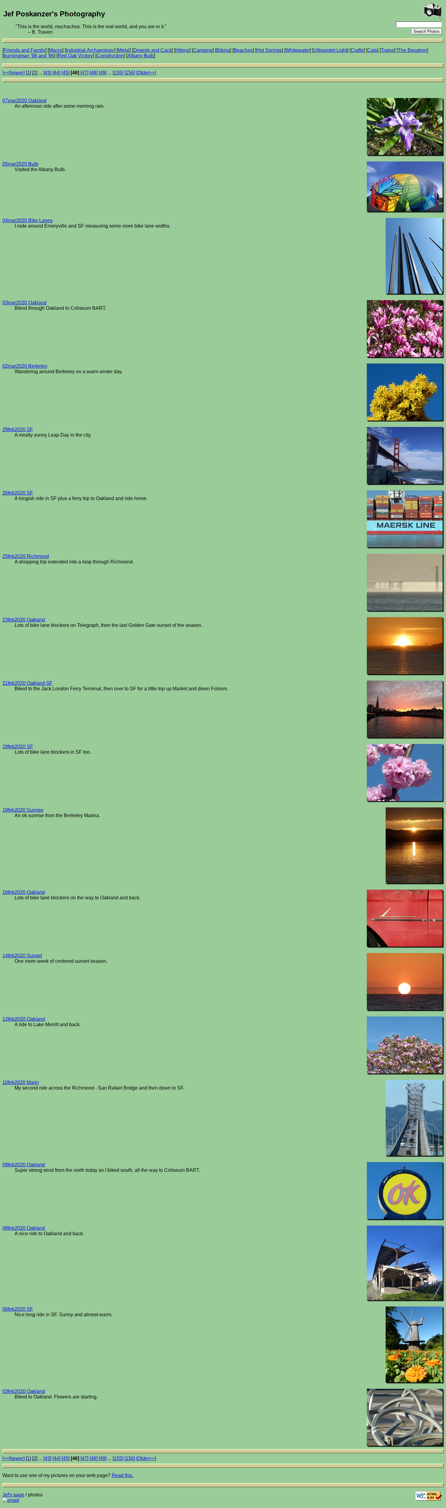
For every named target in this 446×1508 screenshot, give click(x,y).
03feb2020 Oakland (23, 1391)
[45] (65, 72)
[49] (102, 72)
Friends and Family (24, 50)
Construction (110, 55)
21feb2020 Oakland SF (27, 683)
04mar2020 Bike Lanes (27, 220)
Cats (372, 50)
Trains (387, 50)
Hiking (182, 50)
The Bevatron (412, 50)
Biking (223, 50)
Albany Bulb (140, 55)
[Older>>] (146, 72)
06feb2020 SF (17, 1309)
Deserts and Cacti (152, 50)
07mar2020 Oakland (24, 100)
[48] (93, 72)
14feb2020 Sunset (22, 955)
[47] (84, 72)
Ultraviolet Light (330, 50)
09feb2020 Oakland (23, 1164)
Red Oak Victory (75, 55)
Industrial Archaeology (90, 50)
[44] (56, 72)
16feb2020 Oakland (23, 892)
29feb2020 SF (17, 429)
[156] (129, 72)
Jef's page (13, 1494)
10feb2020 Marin (20, 1082)
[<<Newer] (13, 72)
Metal (124, 50)
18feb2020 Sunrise (22, 810)
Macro (55, 50)
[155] (118, 72)
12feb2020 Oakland (23, 1019)
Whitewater (298, 50)
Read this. (122, 1475)
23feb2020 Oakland (23, 619)
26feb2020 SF (17, 492)
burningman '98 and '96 (29, 55)
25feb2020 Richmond (25, 556)
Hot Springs (269, 50)
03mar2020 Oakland (24, 302)
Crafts (357, 50)
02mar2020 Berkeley (24, 366)
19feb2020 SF (17, 746)
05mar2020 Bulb (20, 164)
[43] (47, 72)
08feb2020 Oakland (23, 1228)
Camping (203, 50)
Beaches (243, 50)
